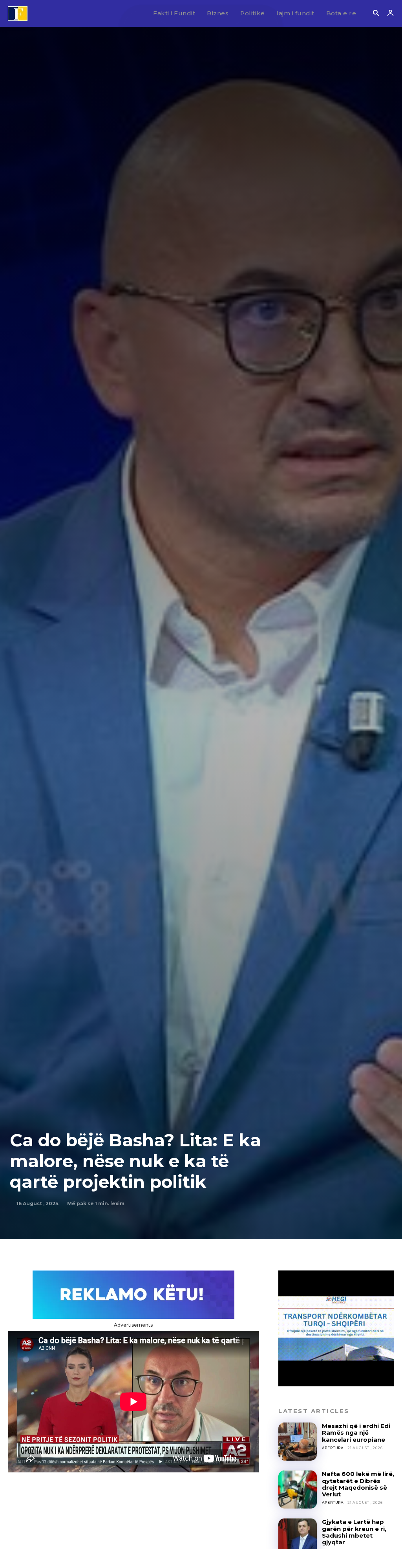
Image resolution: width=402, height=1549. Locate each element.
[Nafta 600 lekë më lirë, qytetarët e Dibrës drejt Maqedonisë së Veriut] (297, 1489)
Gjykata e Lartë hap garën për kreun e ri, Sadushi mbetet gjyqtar (354, 1532)
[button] (376, 13)
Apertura (333, 1448)
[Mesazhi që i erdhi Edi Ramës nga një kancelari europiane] (297, 1442)
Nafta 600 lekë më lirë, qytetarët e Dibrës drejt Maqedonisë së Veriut (358, 1484)
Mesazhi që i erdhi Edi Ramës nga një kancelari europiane (356, 1432)
